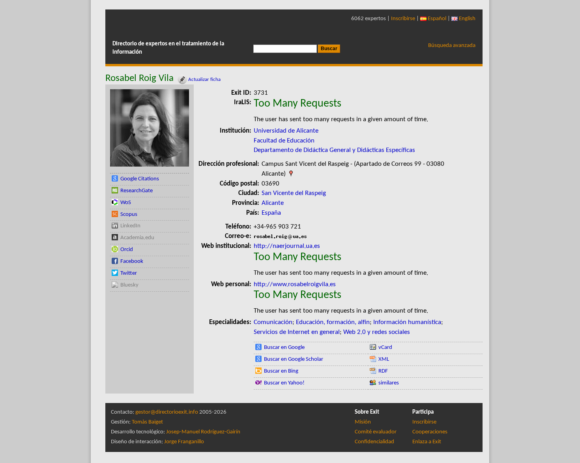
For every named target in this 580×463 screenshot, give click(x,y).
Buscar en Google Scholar (293, 359)
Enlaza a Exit (426, 442)
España (271, 213)
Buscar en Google (284, 348)
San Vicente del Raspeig (294, 193)
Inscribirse (403, 19)
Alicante (273, 203)
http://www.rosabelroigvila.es (295, 284)
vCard (385, 348)
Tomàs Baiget (147, 422)
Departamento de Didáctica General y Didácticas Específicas (334, 150)
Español (436, 19)
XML (383, 359)
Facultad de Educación (284, 140)
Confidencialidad (374, 442)
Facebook (131, 261)
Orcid (126, 250)
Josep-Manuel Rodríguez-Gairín (203, 432)
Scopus (128, 214)
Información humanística (407, 322)
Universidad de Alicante (286, 130)
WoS (125, 203)
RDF (383, 371)
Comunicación (273, 322)
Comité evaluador (376, 432)
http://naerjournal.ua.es (287, 246)
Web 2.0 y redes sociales (376, 332)
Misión (363, 422)
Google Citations (139, 179)
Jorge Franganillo (184, 442)
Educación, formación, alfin (333, 322)
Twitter (128, 273)
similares (388, 383)
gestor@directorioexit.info (166, 412)
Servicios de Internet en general (297, 332)
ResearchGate (136, 191)
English (466, 19)
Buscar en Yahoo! (284, 383)
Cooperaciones (429, 432)
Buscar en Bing (281, 371)
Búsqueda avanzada (451, 46)
